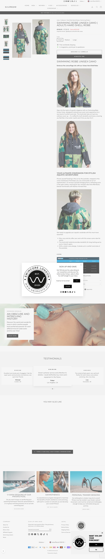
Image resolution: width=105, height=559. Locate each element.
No (96, 549)
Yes (96, 544)
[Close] (102, 533)
